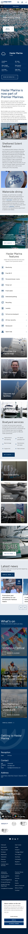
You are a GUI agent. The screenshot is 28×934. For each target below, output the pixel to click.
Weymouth (4, 854)
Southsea (17, 857)
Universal (3, 861)
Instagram (13, 839)
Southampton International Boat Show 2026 (13, 707)
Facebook (18, 839)
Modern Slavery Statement (5, 876)
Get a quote (8, 29)
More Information (9, 77)
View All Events (7, 722)
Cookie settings (14, 916)
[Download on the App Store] (6, 816)
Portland (3, 852)
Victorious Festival (13, 648)
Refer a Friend (18, 888)
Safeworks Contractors (4, 872)
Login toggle (22, 2)
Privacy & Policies (5, 882)
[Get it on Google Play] (20, 816)
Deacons (3, 859)
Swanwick (3, 857)
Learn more (6, 912)
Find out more (8, 553)
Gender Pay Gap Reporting (5, 885)
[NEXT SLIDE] (25, 608)
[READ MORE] (4, 653)
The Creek (9, 200)
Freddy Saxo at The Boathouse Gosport (14, 677)
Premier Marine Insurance (19, 872)
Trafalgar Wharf (19, 852)
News (16, 880)
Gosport (17, 849)
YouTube (10, 839)
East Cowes (18, 845)
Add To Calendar (14, 653)
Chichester (18, 859)
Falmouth (3, 845)
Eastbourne (18, 864)
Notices (17, 878)
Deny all (14, 920)
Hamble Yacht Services (4, 864)
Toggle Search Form (18, 2)
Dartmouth (4, 847)
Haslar (16, 847)
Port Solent (18, 854)
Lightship (11, 206)
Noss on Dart (4, 849)
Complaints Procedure (7, 888)
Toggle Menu (26, 2)
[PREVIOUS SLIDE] (21, 608)
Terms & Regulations (6, 879)
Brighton (17, 861)
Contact (17, 890)
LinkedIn (15, 839)
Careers (17, 876)
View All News (6, 574)
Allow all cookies (14, 923)
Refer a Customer (19, 885)
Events (17, 883)
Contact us (8, 35)
